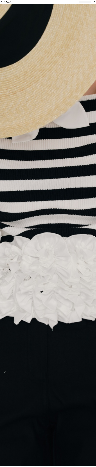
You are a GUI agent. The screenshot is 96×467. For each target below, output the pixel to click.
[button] (1, 2)
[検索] (89, 2)
